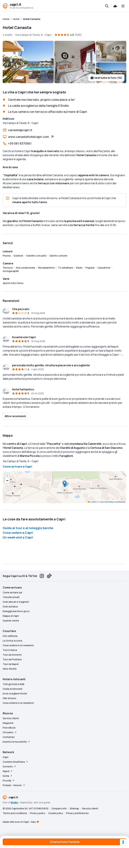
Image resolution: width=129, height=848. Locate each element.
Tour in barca (10, 650)
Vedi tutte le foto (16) (108, 78)
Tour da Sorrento (12, 654)
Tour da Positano (12, 659)
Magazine (8, 723)
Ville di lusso (9, 698)
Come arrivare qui (12, 592)
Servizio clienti (11, 718)
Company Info (59, 808)
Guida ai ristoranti (12, 688)
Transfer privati (11, 597)
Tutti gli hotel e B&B (13, 684)
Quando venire (11, 620)
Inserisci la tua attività (15, 741)
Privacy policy (37, 813)
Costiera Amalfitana (14, 761)
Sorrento (8, 766)
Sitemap (74, 808)
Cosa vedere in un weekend (18, 645)
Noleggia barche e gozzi (16, 611)
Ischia (6, 775)
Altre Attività (9, 668)
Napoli (6, 771)
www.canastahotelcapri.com (28, 137)
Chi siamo (8, 732)
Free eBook (9, 727)
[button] (64, 483)
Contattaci (9, 737)
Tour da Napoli (10, 664)
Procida (7, 780)
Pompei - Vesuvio (12, 785)
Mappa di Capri (11, 615)
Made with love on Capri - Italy (19, 821)
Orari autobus (10, 606)
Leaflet (93, 501)
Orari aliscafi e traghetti (16, 601)
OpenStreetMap (107, 501)
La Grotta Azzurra (12, 640)
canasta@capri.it (20, 130)
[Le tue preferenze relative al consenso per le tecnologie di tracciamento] (123, 842)
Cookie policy (55, 813)
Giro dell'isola (10, 636)
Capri (5, 757)
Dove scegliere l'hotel (15, 693)
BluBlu (14, 802)
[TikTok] (49, 576)
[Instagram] (42, 576)
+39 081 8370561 (20, 143)
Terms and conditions (15, 813)
